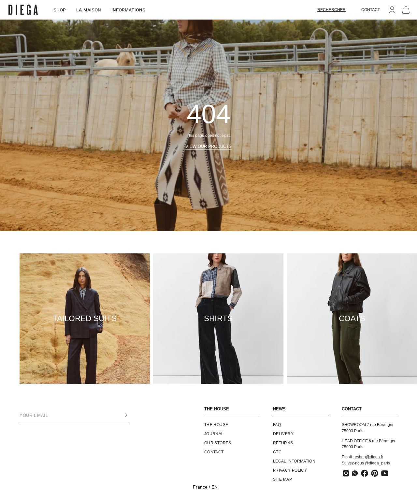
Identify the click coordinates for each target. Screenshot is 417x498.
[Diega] (23, 10)
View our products (208, 146)
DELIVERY (283, 434)
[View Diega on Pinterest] (374, 473)
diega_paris (379, 463)
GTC (277, 452)
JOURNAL (214, 434)
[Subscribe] (119, 415)
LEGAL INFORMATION (294, 461)
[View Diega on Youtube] (385, 473)
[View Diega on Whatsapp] (355, 473)
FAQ (277, 424)
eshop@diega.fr (369, 457)
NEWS (279, 408)
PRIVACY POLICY (290, 470)
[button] (331, 10)
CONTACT (370, 9)
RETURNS (283, 443)
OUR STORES (217, 443)
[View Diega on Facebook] (364, 473)
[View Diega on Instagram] (346, 473)
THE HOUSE (216, 408)
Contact (214, 452)
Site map (282, 479)
